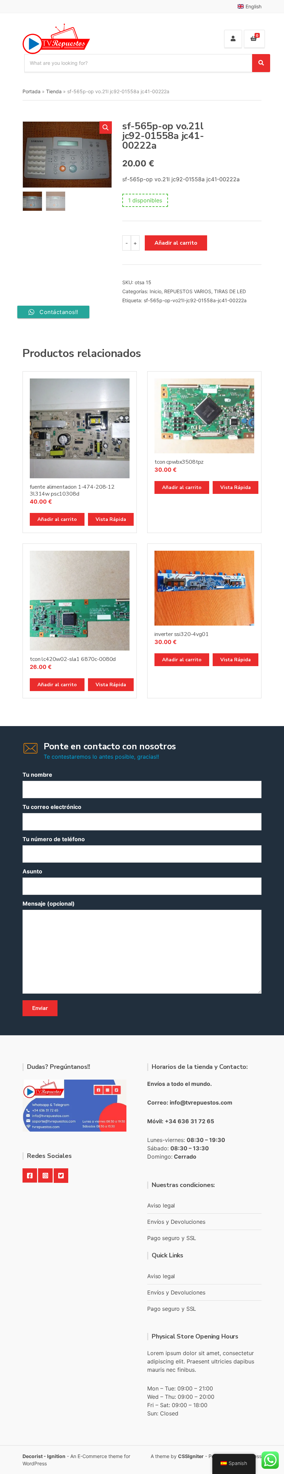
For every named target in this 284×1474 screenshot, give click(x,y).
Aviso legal (161, 1205)
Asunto (32, 871)
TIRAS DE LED (230, 291)
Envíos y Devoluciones (176, 1221)
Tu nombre (37, 774)
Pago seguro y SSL (171, 1238)
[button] (105, 127)
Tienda (54, 91)
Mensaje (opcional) (49, 903)
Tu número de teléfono (54, 839)
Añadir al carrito (175, 243)
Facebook (30, 1175)
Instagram (45, 1175)
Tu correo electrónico (52, 806)
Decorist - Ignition (44, 1456)
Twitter (61, 1175)
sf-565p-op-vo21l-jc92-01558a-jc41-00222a (195, 300)
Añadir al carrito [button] (57, 519)
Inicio (155, 291)
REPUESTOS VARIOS (187, 291)
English (253, 6)
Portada (32, 91)
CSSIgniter (191, 1456)
